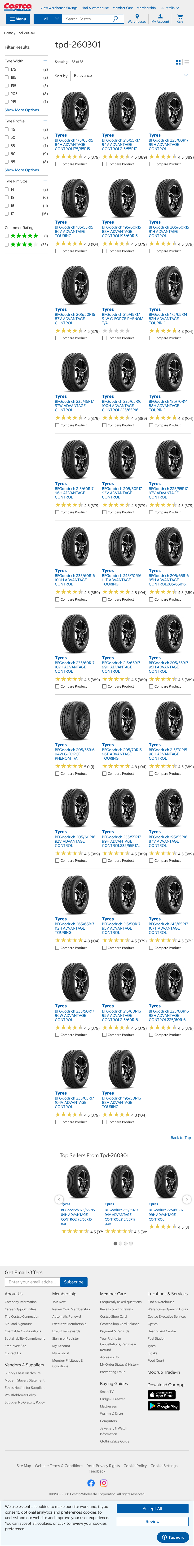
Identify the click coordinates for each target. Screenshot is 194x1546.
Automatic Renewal (66, 1316)
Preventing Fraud (113, 1372)
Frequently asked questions (121, 1302)
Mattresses (108, 1406)
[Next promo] (186, 1199)
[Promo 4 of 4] (131, 1244)
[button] (118, 18)
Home (8, 33)
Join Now (59, 1302)
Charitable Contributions (23, 1331)
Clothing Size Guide (114, 1441)
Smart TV (107, 1392)
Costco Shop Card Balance (119, 1324)
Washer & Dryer (111, 1414)
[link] (76, 129)
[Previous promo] (59, 1199)
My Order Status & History (119, 1364)
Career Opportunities (20, 1309)
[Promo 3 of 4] (126, 1244)
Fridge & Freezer (112, 1399)
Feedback (97, 1471)
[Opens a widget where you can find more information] (173, 1538)
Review (152, 1521)
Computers (108, 1421)
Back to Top (181, 1137)
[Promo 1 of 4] (115, 1244)
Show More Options (22, 110)
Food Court (156, 1360)
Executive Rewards (66, 1331)
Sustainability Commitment (25, 1338)
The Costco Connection (22, 1316)
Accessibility (109, 1357)
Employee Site (15, 1346)
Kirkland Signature (18, 1324)
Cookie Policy (135, 1465)
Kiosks (152, 1353)
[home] (18, 7)
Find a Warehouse (161, 1302)
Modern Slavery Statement (24, 1380)
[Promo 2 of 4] (120, 1244)
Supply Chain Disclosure (23, 1373)
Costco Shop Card (113, 1316)
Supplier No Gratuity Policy (25, 1402)
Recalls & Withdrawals (116, 1309)
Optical (153, 1324)
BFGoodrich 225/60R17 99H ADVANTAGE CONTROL (166, 1214)
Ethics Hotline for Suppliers (25, 1388)
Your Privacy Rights (103, 1465)
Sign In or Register (65, 1338)
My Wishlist (60, 1353)
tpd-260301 (26, 33)
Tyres (152, 1346)
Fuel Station (156, 1338)
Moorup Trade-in (164, 1372)
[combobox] (47, 18)
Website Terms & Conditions (59, 1465)
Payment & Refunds (114, 1331)
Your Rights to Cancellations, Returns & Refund (118, 1344)
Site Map (24, 1465)
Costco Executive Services (167, 1316)
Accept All (152, 1508)
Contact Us (13, 1353)
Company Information (21, 1302)
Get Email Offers (24, 1272)
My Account (61, 1346)
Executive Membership (69, 1324)
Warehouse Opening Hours (168, 1309)
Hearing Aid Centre (162, 1331)
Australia (168, 8)
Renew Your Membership (71, 1309)
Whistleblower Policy (20, 1395)
